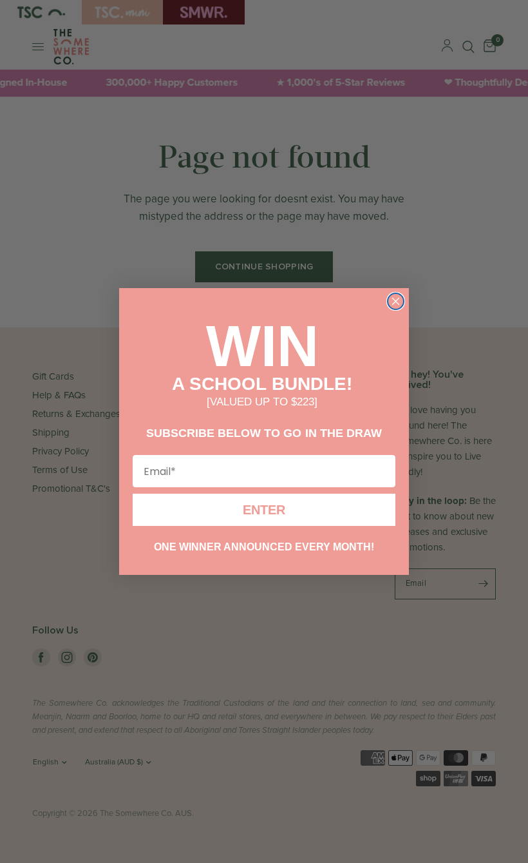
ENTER (264, 511)
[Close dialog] (396, 300)
